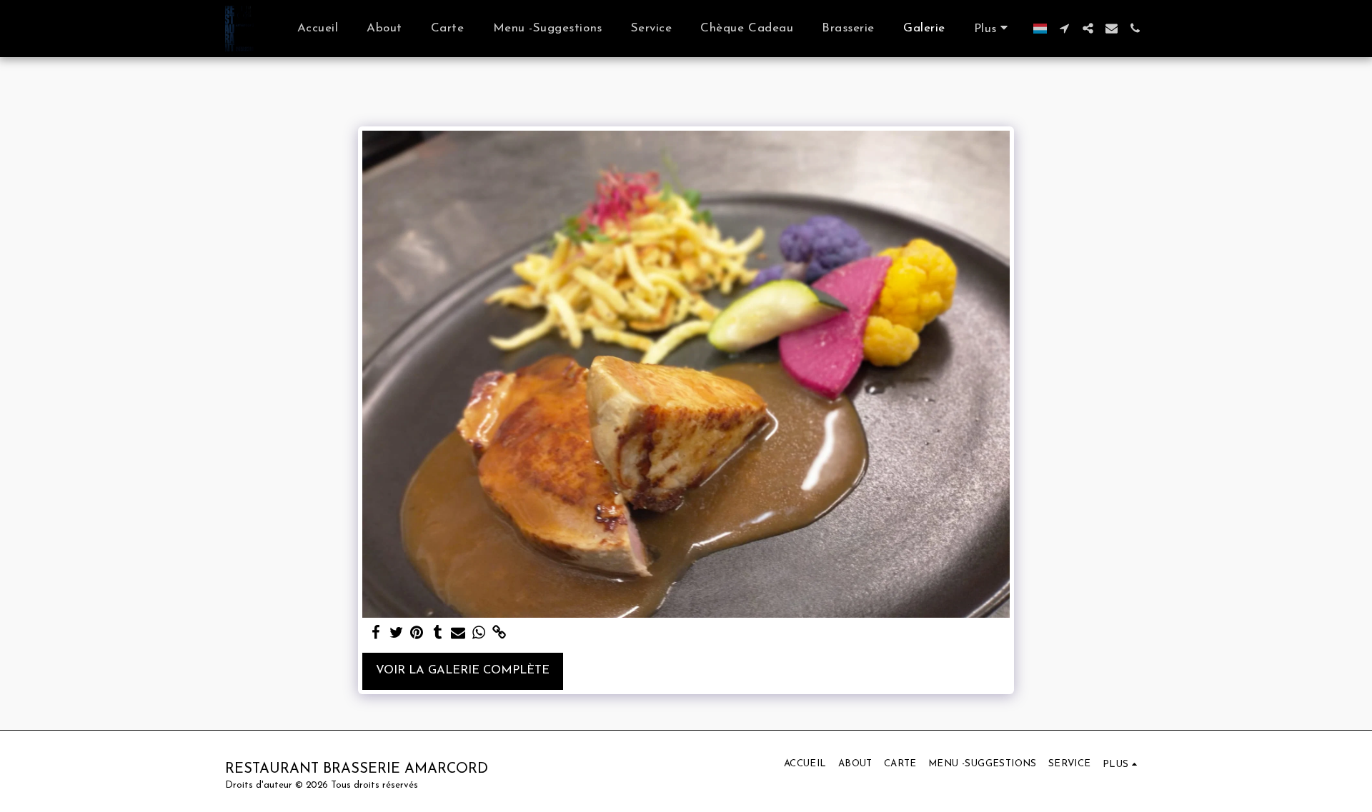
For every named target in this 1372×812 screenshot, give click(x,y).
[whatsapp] (479, 633)
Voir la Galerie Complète (463, 670)
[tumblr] (437, 633)
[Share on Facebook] (375, 633)
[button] (1064, 28)
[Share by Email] (458, 633)
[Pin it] (416, 633)
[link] (499, 633)
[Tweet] (396, 633)
